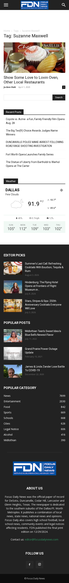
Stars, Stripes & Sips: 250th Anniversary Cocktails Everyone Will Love (43, 304)
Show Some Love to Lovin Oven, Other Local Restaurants (31, 79)
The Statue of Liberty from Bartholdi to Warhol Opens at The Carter (33, 164)
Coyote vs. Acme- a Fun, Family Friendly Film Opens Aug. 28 (35, 121)
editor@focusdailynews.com (41, 539)
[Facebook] (29, 564)
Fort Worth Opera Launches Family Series (30, 154)
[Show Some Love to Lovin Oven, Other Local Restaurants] (34, 57)
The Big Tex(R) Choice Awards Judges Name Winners (32, 132)
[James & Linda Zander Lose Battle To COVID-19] (13, 371)
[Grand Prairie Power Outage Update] (13, 353)
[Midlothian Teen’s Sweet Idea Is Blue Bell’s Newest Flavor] (13, 335)
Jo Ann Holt (10, 87)
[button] (6, 5)
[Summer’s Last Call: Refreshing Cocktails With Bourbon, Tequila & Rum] (13, 268)
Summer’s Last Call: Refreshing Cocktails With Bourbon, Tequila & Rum (44, 267)
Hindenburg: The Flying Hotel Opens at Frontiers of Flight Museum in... (41, 286)
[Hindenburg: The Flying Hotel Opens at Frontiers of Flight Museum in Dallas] (13, 286)
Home (7, 30)
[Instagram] (39, 564)
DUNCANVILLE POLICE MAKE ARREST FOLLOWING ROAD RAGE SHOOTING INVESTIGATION (34, 144)
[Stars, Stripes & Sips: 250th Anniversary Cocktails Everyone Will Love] (13, 305)
